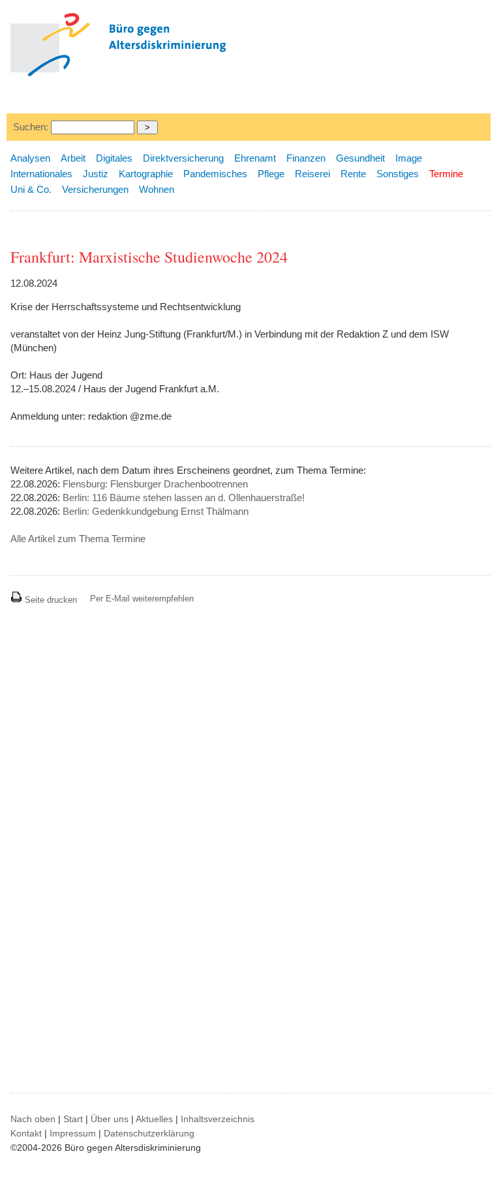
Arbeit (73, 158)
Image (408, 158)
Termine (446, 173)
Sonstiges (397, 173)
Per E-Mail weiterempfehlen (142, 598)
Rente (353, 173)
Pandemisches (215, 173)
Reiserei (312, 173)
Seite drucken (49, 600)
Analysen (30, 158)
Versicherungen (95, 189)
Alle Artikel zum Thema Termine (77, 538)
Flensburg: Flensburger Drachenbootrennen (155, 483)
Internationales (41, 173)
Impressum (73, 1133)
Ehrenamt (255, 158)
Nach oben (32, 1119)
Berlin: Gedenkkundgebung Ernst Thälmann (156, 511)
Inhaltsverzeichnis (217, 1119)
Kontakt (26, 1133)
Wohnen (156, 189)
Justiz (95, 173)
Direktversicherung (183, 158)
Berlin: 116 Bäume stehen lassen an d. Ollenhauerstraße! (184, 497)
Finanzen (306, 158)
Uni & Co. (31, 189)
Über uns (110, 1119)
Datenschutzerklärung (149, 1133)
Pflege (271, 173)
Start (73, 1119)
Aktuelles (154, 1119)
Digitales (114, 158)
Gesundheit (360, 158)
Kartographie (146, 173)
